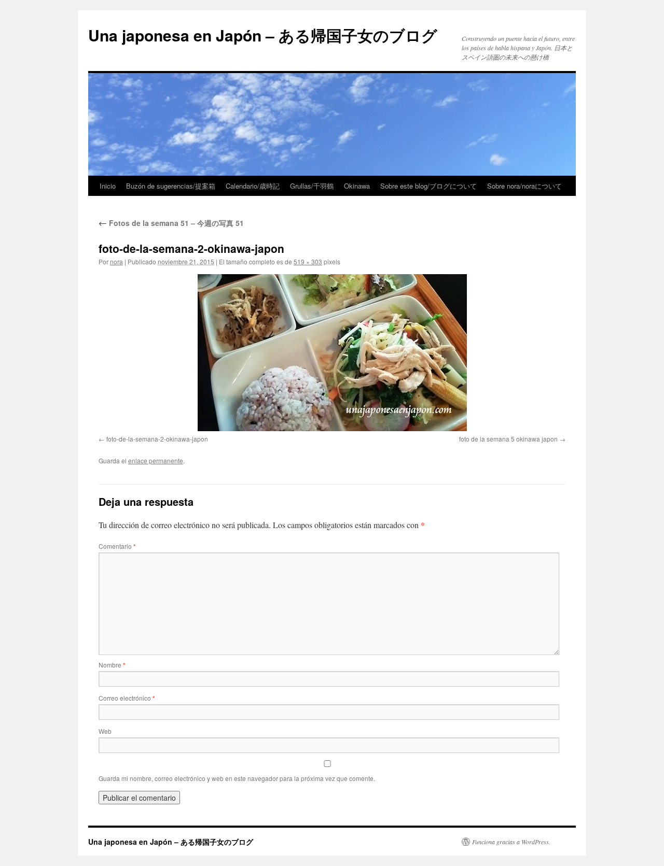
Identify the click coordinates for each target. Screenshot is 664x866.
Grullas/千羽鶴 (312, 186)
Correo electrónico (127, 697)
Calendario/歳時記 (253, 186)
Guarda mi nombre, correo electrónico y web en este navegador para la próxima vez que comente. (237, 778)
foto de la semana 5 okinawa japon (508, 438)
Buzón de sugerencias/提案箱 (170, 186)
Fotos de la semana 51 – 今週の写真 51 (171, 223)
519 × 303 (308, 261)
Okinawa (357, 186)
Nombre (112, 664)
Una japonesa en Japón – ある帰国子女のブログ (262, 35)
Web (105, 731)
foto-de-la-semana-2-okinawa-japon (157, 438)
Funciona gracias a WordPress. (511, 841)
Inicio (108, 186)
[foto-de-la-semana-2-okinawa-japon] (332, 352)
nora (116, 261)
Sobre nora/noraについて (524, 186)
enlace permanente (155, 460)
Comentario (117, 546)
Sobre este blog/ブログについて (428, 186)
